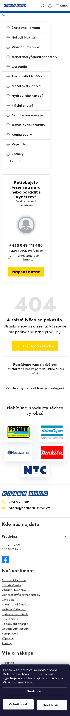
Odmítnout (18, 704)
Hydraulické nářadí (27, 96)
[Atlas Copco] (52, 432)
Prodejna (8, 663)
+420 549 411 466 (26, 245)
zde (29, 682)
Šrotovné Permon (26, 28)
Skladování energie (27, 115)
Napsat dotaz (26, 271)
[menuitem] (26, 161)
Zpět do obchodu (38, 346)
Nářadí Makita (23, 37)
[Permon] (18, 432)
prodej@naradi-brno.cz (28, 257)
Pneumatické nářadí (28, 76)
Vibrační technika (26, 47)
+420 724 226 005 (26, 251)
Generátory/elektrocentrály (31, 57)
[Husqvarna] (18, 453)
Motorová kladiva (26, 86)
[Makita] (52, 453)
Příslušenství (22, 105)
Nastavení (35, 691)
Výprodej (19, 144)
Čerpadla (19, 67)
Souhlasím (51, 705)
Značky (18, 154)
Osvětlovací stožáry (28, 125)
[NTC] (35, 470)
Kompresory (22, 134)
